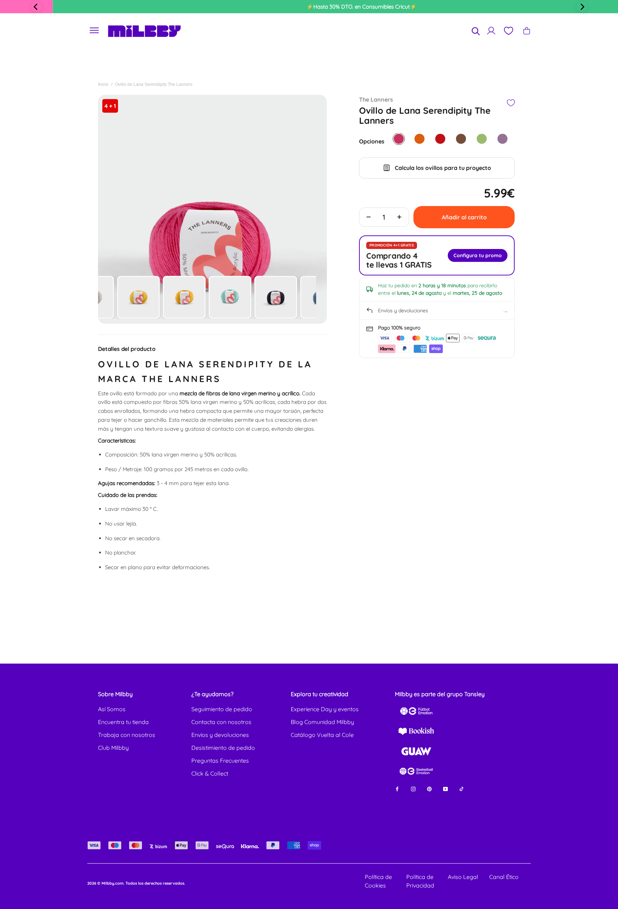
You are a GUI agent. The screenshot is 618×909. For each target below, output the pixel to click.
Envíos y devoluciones (220, 734)
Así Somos (112, 709)
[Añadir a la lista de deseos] (510, 103)
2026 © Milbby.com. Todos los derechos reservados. (136, 883)
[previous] (36, 6)
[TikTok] (461, 788)
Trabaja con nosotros (126, 734)
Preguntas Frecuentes (220, 760)
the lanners (376, 99)
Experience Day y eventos (325, 709)
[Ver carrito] (527, 30)
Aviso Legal (463, 876)
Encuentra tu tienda (123, 721)
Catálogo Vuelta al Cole (322, 734)
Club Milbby (113, 747)
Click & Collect (209, 773)
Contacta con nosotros (221, 721)
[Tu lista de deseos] (508, 31)
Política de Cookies (378, 881)
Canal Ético (504, 876)
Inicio (103, 84)
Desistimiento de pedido (223, 747)
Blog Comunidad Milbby (322, 721)
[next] (582, 6)
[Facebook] (397, 788)
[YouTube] (445, 788)
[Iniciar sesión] (491, 30)
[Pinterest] (429, 788)
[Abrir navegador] (94, 31)
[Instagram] (413, 788)
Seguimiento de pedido (221, 709)
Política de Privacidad (420, 881)
